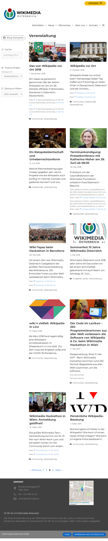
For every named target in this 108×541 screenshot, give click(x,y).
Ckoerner (40, 281)
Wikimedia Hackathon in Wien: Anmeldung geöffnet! (47, 419)
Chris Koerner (41, 450)
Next (59, 470)
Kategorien (7, 72)
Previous (35, 470)
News (51, 25)
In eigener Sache (80, 278)
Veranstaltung (50, 119)
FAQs (67, 534)
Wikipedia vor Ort (83, 66)
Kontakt (93, 25)
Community (37, 119)
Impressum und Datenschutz (89, 534)
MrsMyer (80, 93)
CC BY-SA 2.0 (53, 450)
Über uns (80, 25)
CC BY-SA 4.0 (49, 281)
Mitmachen (64, 25)
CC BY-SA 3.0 (90, 93)
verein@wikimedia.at (28, 498)
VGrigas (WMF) (88, 198)
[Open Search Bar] (103, 25)
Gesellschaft (90, 102)
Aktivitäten (38, 25)
